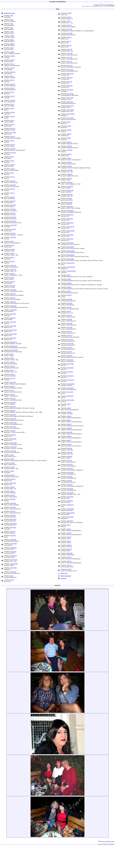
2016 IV (12, 467)
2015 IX (12, 386)
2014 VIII (13, 269)
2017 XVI (69, 65)
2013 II (12, 160)
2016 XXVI (13, 555)
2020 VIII (69, 432)
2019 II (69, 279)
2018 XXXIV (71, 255)
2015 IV (12, 366)
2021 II (69, 529)
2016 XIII (13, 503)
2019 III (69, 283)
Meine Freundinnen (66, 576)
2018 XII (69, 166)
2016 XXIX (13, 568)
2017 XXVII (70, 110)
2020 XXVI (70, 505)
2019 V (69, 291)
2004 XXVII (13, 346)
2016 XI (12, 495)
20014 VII (13, 265)
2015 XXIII (13, 443)
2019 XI (69, 315)
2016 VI (12, 475)
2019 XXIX (70, 388)
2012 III (12, 112)
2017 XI (69, 45)
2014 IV (12, 253)
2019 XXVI (70, 376)
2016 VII (12, 479)
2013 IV (12, 169)
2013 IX (12, 189)
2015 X (12, 390)
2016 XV (12, 511)
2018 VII (69, 146)
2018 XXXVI (71, 263)
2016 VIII (13, 483)
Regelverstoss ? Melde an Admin (106, 841)
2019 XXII (70, 359)
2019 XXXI (70, 396)
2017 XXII (70, 89)
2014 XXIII (13, 330)
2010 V (12, 64)
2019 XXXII (70, 400)
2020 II (69, 408)
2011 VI (12, 96)
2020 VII (69, 428)
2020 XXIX (70, 517)
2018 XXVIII (70, 230)
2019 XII (69, 319)
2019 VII (69, 299)
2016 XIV (13, 507)
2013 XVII (13, 221)
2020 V (69, 420)
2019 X (69, 311)
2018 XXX (70, 239)
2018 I (68, 122)
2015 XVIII (13, 422)
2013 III (12, 164)
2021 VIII (69, 553)
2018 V (69, 138)
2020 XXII (70, 488)
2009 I (12, 40)
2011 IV (12, 88)
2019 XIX (69, 347)
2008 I (12, 31)
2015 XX (12, 430)
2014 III (12, 249)
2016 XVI (13, 515)
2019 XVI (69, 335)
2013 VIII (13, 185)
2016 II (12, 459)
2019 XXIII (70, 363)
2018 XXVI (70, 222)
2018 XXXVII (71, 267)
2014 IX (12, 273)
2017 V (69, 21)
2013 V (12, 173)
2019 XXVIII (70, 384)
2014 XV (12, 297)
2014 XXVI (13, 342)
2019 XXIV (70, 368)
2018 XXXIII (70, 251)
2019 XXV (70, 372)
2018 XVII (70, 186)
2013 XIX (13, 229)
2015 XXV (13, 451)
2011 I (12, 76)
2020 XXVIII (70, 513)
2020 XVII (70, 468)
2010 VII (12, 72)
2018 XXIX (70, 235)
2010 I (12, 48)
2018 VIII (69, 150)
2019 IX (69, 307)
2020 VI (69, 424)
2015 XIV (13, 406)
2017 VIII (69, 33)
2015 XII (12, 398)
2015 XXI (13, 435)
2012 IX (12, 136)
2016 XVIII (13, 523)
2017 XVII (70, 69)
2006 (11, 23)
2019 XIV (69, 327)
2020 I (68, 404)
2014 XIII (13, 289)
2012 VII (12, 128)
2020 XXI (69, 484)
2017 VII (69, 29)
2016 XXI (13, 535)
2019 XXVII (70, 380)
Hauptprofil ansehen (9, 13)
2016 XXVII (13, 559)
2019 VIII (69, 303)
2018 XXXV (70, 259)
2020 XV (69, 460)
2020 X (69, 440)
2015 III (12, 362)
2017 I (12, 576)
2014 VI (12, 261)
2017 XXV (70, 102)
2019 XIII (69, 323)
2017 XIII (69, 53)
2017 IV (69, 17)
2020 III (69, 412)
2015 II (12, 358)
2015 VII (12, 378)
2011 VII (12, 100)
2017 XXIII (70, 93)
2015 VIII (13, 382)
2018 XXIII (70, 210)
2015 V (12, 370)
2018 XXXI (70, 243)
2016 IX (12, 487)
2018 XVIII (70, 190)
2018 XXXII (70, 247)
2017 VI (69, 25)
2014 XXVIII (14, 350)
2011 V (12, 92)
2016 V (12, 471)
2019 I (68, 275)
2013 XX (12, 233)
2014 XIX (13, 314)
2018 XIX (69, 194)
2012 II (12, 108)
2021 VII (69, 549)
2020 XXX (70, 521)
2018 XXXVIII (71, 271)
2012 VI (12, 124)
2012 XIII (13, 152)
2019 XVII (70, 339)
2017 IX (69, 37)
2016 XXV (13, 551)
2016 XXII (13, 539)
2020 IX (69, 436)
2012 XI (12, 144)
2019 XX (69, 351)
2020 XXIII (70, 492)
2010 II (12, 52)
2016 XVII (13, 519)
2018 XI (69, 162)
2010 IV (12, 60)
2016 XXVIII (14, 563)
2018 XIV (69, 174)
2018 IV (69, 134)
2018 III (69, 130)
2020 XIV (69, 456)
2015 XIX (13, 426)
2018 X (69, 158)
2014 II (12, 245)
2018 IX (69, 154)
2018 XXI (69, 202)
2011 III (12, 84)
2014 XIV (13, 293)
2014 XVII (13, 306)
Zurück (97, 5)
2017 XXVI (70, 106)
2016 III (12, 463)
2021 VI (69, 545)
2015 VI (12, 374)
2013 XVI (13, 217)
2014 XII (12, 285)
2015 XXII (13, 439)
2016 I (12, 455)
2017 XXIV (70, 97)
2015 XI (12, 394)
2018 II (69, 126)
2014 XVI (13, 302)
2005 (11, 19)
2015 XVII (13, 418)
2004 (11, 15)
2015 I (12, 354)
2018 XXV (70, 218)
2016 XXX (13, 572)
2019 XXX (70, 392)
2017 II (12, 580)
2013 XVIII (13, 225)
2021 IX (69, 557)
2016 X (12, 491)
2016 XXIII (13, 543)
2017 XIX (69, 77)
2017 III (69, 13)
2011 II (12, 80)
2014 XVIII (13, 310)
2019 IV (69, 287)
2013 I (12, 156)
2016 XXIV (13, 547)
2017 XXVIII (70, 114)
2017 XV (69, 61)
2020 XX (69, 480)
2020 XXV (70, 501)
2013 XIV (13, 209)
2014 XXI (13, 322)
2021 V (69, 541)
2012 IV (12, 116)
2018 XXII (70, 206)
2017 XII (69, 49)
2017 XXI (69, 85)
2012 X (12, 140)
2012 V (12, 120)
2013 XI (12, 197)
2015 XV (12, 410)
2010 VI (12, 68)
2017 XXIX (70, 118)
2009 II (12, 44)
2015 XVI (13, 414)
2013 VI (12, 177)
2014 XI (12, 281)
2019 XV (69, 331)
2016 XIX (13, 527)
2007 (11, 27)
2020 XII (69, 448)
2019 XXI (69, 355)
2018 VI (69, 142)
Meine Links (64, 573)
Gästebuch (63, 578)
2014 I (12, 241)
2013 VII (12, 181)
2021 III (69, 533)
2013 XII (12, 201)
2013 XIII (13, 205)
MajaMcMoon (110, 5)
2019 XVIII (70, 343)
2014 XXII (13, 326)
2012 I (12, 104)
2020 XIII (69, 452)
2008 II (12, 36)
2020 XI (69, 444)
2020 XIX (69, 476)
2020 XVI (69, 464)
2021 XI (69, 565)
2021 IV (69, 537)
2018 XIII (69, 170)
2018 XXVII (70, 226)
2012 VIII (13, 132)
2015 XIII (13, 402)
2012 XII (12, 148)
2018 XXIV (70, 214)
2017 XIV (69, 57)
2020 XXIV (70, 496)
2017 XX (69, 81)
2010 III (12, 56)
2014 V (12, 257)
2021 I (68, 525)
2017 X (69, 41)
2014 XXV (13, 338)
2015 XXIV (13, 447)
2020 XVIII (70, 472)
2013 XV (12, 213)
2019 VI (69, 295)
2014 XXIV (13, 334)
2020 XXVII (70, 509)
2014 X (12, 277)
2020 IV (69, 416)
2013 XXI (13, 237)
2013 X (12, 193)
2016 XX (12, 531)
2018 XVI (69, 182)
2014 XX (12, 318)
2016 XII (12, 499)
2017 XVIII (70, 73)
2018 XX (69, 198)
